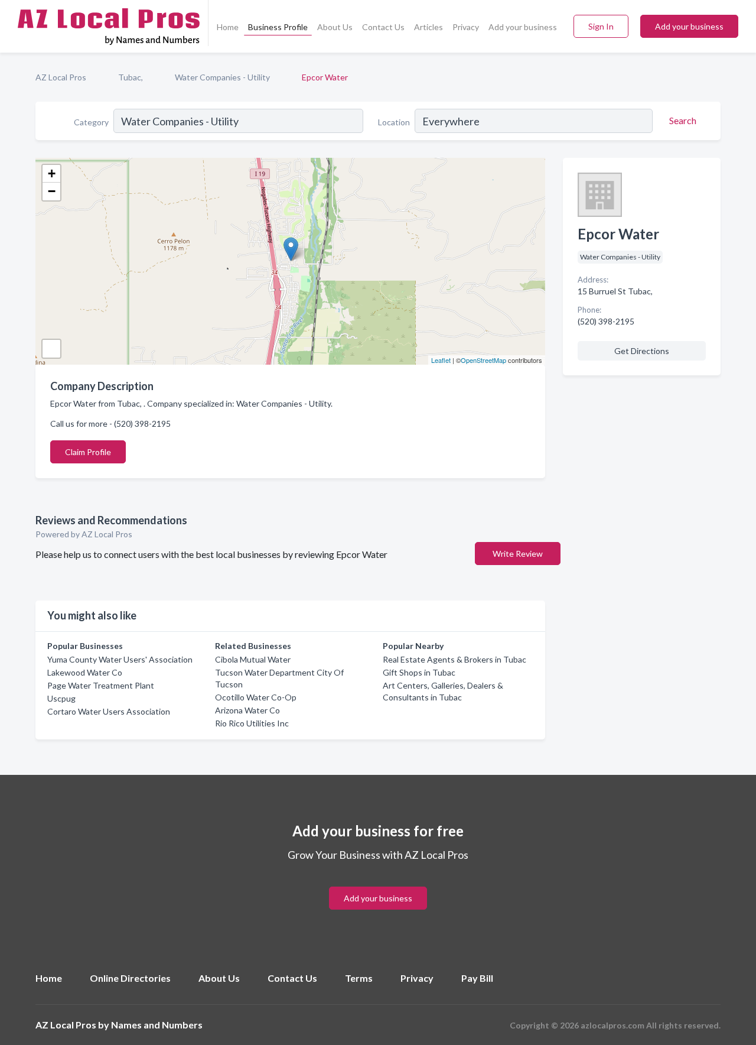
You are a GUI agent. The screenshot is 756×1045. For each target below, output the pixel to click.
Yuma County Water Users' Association (120, 659)
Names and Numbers (157, 1024)
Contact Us (383, 27)
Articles (428, 27)
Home (228, 27)
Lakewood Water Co (84, 672)
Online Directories (130, 978)
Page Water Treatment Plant (100, 685)
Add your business (522, 27)
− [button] (52, 191)
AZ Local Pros (60, 77)
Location (394, 122)
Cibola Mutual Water (253, 659)
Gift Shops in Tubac (419, 672)
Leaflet (441, 360)
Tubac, (130, 77)
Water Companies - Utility (222, 77)
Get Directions (641, 351)
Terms (359, 978)
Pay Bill (477, 978)
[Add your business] (378, 884)
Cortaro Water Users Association (108, 711)
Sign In (601, 26)
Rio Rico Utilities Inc (252, 723)
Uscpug (61, 698)
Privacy (465, 27)
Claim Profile (88, 452)
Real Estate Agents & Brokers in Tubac (454, 659)
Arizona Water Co (247, 710)
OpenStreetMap (483, 360)
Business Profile (278, 27)
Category (91, 122)
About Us (335, 27)
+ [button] (52, 173)
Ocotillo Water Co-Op (255, 697)
